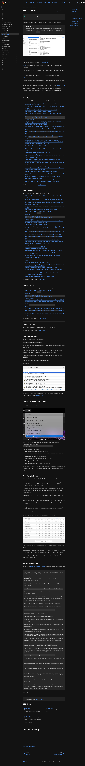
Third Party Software (76, 21)
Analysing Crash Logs (76, 23)
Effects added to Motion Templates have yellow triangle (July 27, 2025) (42, 140)
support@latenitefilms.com (29, 77)
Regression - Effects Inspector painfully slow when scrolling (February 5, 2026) (43, 135)
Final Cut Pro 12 (75, 13)
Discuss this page (74, 25)
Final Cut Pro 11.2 (75, 14)
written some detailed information (38, 566)
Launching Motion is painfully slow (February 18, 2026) (37, 124)
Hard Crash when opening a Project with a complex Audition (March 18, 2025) (43, 154)
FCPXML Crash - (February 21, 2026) (38, 117)
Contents (72, 6)
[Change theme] (81, 2)
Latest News (25, 7)
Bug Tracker (34, 7)
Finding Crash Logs (76, 16)
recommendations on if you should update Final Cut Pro (44, 59)
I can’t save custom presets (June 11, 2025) (35, 147)
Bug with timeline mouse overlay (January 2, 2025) (37, 166)
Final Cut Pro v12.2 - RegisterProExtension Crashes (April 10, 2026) (41, 109)
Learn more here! (40, 699)
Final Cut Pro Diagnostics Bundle (77, 19)
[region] (9, 387)
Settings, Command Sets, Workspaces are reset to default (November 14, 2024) (44, 181)
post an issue (26, 72)
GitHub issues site (44, 62)
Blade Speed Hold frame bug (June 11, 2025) (35, 145)
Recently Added (75, 9)
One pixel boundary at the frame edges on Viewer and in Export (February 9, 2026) (44, 126)
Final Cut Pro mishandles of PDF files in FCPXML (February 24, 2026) (43, 113)
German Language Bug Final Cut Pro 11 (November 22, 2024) (39, 180)
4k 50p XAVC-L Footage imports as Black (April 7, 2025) (38, 152)
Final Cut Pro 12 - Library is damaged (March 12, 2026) (38, 111)
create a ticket (46, 18)
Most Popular (74, 11)
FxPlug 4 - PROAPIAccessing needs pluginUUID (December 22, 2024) (41, 171)
